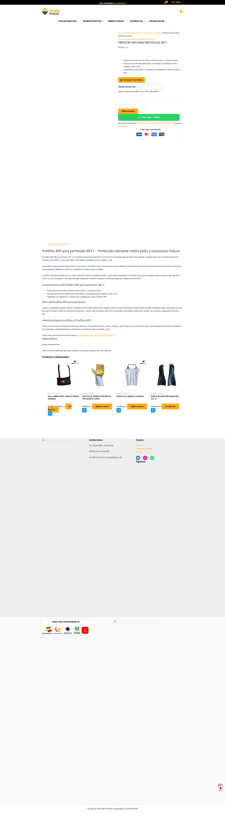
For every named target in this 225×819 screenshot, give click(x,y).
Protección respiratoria (152, 33)
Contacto (139, 452)
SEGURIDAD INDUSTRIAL (92, 21)
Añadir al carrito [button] (102, 406)
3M (119, 126)
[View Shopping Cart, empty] (165, 3)
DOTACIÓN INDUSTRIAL (67, 21)
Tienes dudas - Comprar (150, 117)
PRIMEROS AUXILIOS (116, 21)
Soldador (124, 126)
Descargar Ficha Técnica (133, 80)
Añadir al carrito (128, 111)
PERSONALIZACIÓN (156, 21)
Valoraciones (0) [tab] (62, 244)
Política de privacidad (144, 449)
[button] (78, 21)
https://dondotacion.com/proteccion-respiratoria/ (96, 335)
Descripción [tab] (52, 244)
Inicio (120, 33)
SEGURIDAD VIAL (136, 21)
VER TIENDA (176, 2)
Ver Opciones (170, 406)
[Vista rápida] (50, 413)
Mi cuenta (139, 446)
